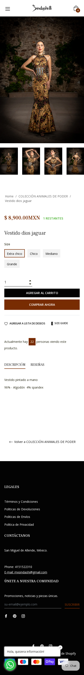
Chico (34, 254)
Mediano (51, 254)
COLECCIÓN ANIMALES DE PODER (43, 196)
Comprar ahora (42, 305)
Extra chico (14, 254)
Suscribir (72, 604)
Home (9, 196)
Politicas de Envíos (17, 517)
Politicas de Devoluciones (22, 509)
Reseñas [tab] (38, 365)
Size (7, 244)
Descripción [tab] (14, 365)
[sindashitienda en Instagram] (23, 615)
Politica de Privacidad (19, 524)
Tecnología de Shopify (60, 653)
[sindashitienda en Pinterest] (14, 615)
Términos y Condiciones (21, 501)
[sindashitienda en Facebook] (6, 615)
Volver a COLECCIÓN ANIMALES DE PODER (44, 442)
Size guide (61, 323)
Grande (12, 264)
